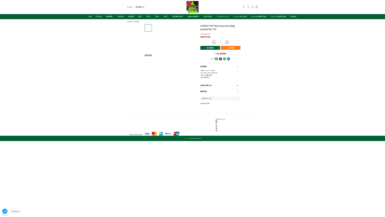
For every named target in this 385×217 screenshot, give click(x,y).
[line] (216, 58)
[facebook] (220, 58)
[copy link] (228, 58)
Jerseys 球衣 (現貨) (240, 16)
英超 (139, 16)
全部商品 (129, 22)
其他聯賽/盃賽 (177, 16)
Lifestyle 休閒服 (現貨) (278, 16)
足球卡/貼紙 (207, 16)
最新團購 (109, 16)
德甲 (165, 16)
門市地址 (99, 16)
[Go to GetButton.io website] (5, 215)
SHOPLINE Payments (196, 138)
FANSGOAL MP (222, 16)
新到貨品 (121, 16)
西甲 (148, 16)
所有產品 (293, 16)
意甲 (156, 16)
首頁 (90, 16)
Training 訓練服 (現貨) (258, 16)
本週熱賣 (131, 16)
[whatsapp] (224, 58)
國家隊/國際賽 (193, 16)
